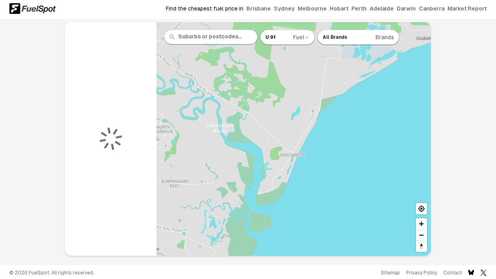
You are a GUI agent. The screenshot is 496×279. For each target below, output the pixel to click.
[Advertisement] (31, 142)
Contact (452, 273)
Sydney (284, 8)
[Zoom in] (421, 223)
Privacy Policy (421, 273)
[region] (294, 139)
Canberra (431, 8)
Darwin (406, 8)
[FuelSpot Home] (32, 8)
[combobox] (215, 37)
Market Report (467, 8)
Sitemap (390, 273)
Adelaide (382, 8)
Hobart (339, 8)
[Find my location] (421, 208)
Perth (359, 8)
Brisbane (258, 8)
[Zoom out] (421, 235)
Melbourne (312, 8)
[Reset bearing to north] (421, 246)
